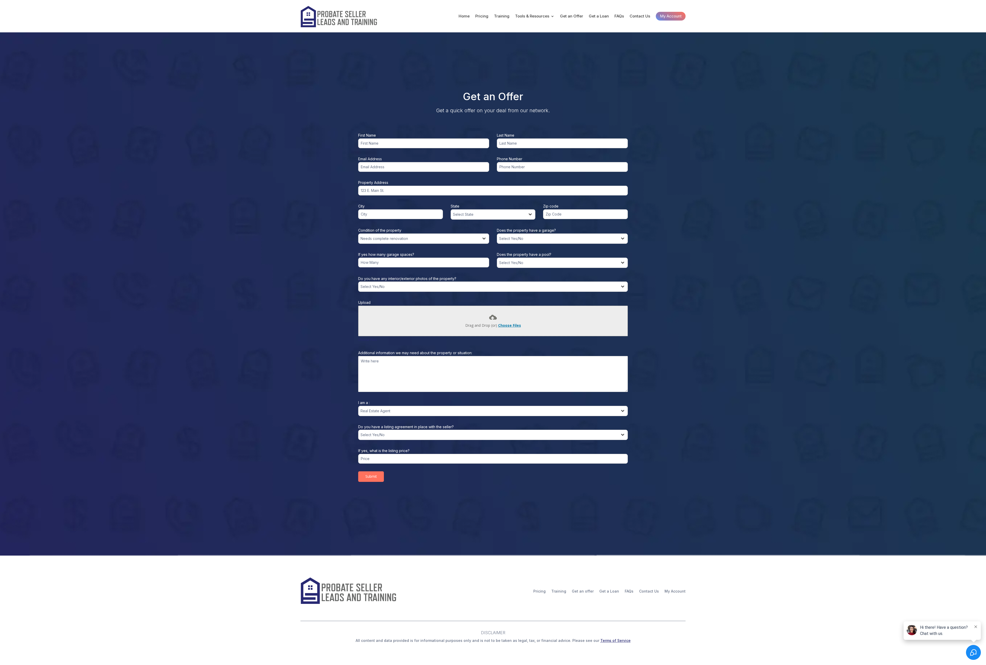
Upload (364, 302)
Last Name (505, 135)
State (455, 206)
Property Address (373, 182)
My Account (670, 16)
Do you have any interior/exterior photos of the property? (407, 278)
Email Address (370, 159)
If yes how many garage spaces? (386, 254)
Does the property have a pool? (524, 254)
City (361, 206)
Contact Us (640, 16)
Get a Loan (599, 16)
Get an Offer (571, 16)
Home (464, 16)
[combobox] (493, 214)
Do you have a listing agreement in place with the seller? (406, 427)
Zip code (550, 206)
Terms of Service (615, 640)
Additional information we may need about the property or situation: (415, 353)
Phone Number (509, 159)
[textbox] (488, 214)
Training (501, 16)
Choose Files (509, 325)
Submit (371, 476)
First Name (367, 135)
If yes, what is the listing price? (384, 450)
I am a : (364, 402)
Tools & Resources (532, 16)
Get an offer (583, 591)
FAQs (619, 16)
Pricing (481, 16)
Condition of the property (379, 230)
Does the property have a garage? (526, 230)
